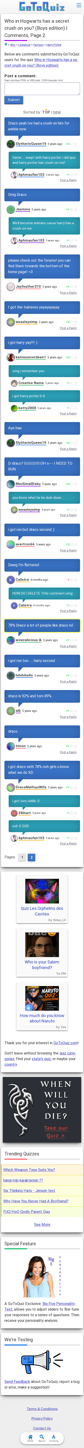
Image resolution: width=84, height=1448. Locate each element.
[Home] (42, 7)
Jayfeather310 (28, 286)
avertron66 (25, 544)
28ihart (24, 813)
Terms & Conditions (42, 1409)
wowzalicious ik (29, 640)
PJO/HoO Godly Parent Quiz (26, 1211)
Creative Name (31, 383)
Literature (24, 45)
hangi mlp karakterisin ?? (23, 1180)
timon (21, 746)
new (57, 112)
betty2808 (27, 408)
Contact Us (42, 1428)
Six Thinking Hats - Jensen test (29, 1190)
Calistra (22, 579)
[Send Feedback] (42, 1362)
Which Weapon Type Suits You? (29, 1170)
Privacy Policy (42, 1418)
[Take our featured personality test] (42, 1275)
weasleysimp (26, 322)
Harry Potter (54, 45)
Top (5, 44)
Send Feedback (17, 1381)
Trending (53, 1441)
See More (42, 1224)
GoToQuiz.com (65, 1043)
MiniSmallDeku (28, 484)
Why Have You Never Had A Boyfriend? (35, 1201)
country (10, 1064)
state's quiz (41, 1059)
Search (42, 1441)
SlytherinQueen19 (31, 144)
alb (18, 711)
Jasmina (23, 209)
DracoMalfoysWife (31, 787)
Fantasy (38, 45)
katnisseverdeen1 (31, 357)
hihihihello (24, 675)
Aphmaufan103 (31, 175)
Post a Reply (68, 180)
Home (30, 1441)
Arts (12, 45)
